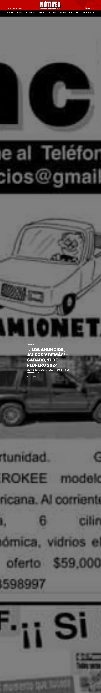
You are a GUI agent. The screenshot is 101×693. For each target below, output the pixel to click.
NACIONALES (51, 12)
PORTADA (10, 12)
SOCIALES (62, 12)
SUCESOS (41, 12)
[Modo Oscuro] (11, 2)
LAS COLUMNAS (74, 12)
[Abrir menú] (8, 2)
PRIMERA (20, 12)
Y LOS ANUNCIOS (88, 12)
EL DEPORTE (30, 12)
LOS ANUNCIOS (30, 344)
